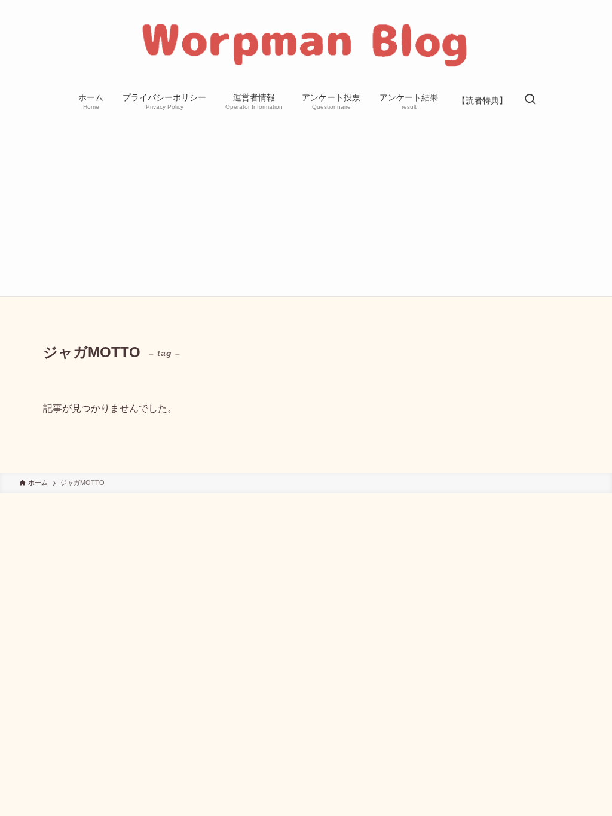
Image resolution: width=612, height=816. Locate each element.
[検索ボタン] (530, 100)
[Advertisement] (306, 206)
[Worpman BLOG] (306, 44)
